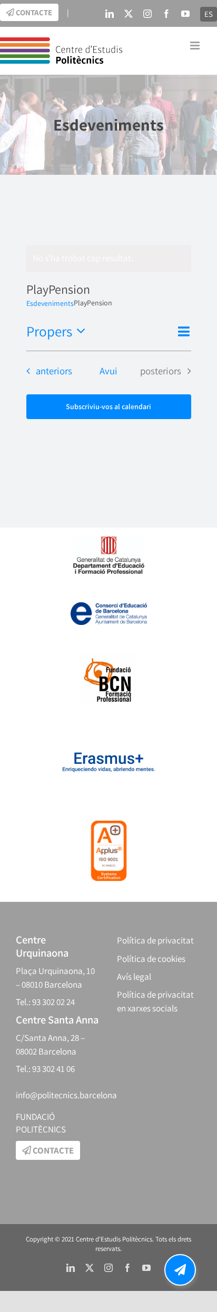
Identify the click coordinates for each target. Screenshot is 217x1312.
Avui (108, 370)
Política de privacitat (155, 940)
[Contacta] (180, 1270)
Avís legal (134, 976)
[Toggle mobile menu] (195, 45)
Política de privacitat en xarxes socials (155, 1002)
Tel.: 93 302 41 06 (45, 1069)
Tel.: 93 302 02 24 (45, 1002)
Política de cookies (151, 959)
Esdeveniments (50, 303)
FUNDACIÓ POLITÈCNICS (41, 1123)
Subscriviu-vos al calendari (108, 406)
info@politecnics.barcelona (66, 1095)
